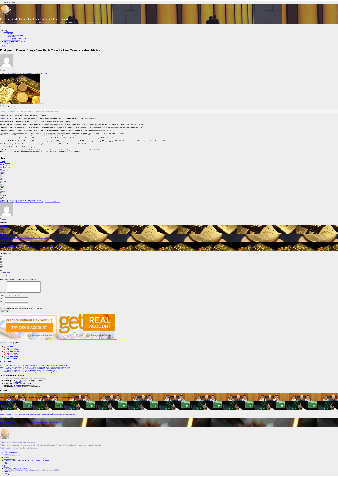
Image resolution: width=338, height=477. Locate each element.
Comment (3, 292)
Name (2, 298)
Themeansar (33, 448)
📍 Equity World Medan (10, 358)
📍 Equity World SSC (10, 346)
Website (2, 305)
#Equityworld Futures (41, 73)
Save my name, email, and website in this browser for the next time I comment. (24, 308)
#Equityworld (30, 73)
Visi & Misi (10, 33)
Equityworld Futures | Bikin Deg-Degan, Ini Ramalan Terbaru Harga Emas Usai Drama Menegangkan (31, 246)
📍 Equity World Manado (11, 356)
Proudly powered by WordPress (9, 448)
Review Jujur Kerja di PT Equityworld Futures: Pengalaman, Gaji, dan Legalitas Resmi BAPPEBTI (31, 470)
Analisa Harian (11, 36)
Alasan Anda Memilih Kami (15, 35)
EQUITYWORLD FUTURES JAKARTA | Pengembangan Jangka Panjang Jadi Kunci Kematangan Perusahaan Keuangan (34, 368)
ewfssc (3, 70)
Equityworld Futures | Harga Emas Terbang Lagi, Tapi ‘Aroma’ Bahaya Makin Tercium (26, 229)
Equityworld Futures (5, 118)
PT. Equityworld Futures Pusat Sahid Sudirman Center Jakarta (34, 19)
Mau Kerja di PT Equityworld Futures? (14, 41)
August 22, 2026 (5, 400)
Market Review (4, 46)
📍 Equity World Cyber (10, 348)
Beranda (3, 111)
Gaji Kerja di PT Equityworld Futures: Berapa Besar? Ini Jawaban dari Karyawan (26, 460)
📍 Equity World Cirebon (11, 354)
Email (2, 301)
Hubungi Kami (8, 43)
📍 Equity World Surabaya (11, 349)
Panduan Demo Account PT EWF (16, 38)
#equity (9, 73)
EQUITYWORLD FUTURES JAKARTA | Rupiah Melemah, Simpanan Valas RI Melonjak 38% (27, 370)
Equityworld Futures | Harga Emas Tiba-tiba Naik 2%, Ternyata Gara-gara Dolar (24, 238)
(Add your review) (5, 272)
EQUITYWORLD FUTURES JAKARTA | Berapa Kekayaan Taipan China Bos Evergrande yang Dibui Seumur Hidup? (34, 365)
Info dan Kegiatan (9, 465)
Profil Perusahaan (8, 32)
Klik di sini (29, 378)
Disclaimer (7, 457)
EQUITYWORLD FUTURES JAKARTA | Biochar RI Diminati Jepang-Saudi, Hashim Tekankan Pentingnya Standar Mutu (35, 367)
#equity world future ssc (19, 73)
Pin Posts (6, 467)
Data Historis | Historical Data (12, 40)
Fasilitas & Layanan (9, 459)
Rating (2, 295)
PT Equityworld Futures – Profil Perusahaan (16, 468)
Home (5, 30)
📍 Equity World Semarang (11, 351)
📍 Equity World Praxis (10, 353)
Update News (7, 473)
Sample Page (7, 471)
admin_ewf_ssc (14, 400)
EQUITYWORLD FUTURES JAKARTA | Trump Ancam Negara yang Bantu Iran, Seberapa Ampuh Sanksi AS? (32, 372)
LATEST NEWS (5, 393)
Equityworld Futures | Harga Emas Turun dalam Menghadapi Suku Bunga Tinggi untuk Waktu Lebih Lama (30, 202)
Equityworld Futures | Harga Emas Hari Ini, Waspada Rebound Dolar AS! (20, 200)
